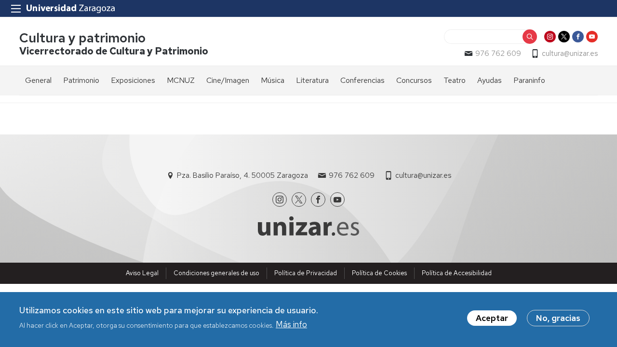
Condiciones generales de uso (216, 273)
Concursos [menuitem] (414, 80)
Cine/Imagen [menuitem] (227, 80)
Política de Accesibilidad (457, 273)
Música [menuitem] (272, 80)
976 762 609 (498, 53)
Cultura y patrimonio (82, 37)
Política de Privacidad (305, 273)
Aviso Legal (142, 273)
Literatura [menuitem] (312, 80)
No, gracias (558, 318)
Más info (291, 324)
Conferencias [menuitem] (362, 80)
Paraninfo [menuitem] (529, 80)
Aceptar (492, 318)
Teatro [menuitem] (454, 80)
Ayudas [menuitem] (489, 80)
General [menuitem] (38, 80)
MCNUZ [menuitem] (181, 80)
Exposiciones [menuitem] (133, 80)
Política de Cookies (379, 273)
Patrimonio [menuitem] (81, 80)
